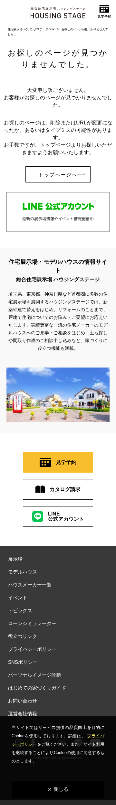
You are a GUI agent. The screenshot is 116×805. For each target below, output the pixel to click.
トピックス (20, 610)
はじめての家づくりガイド (37, 688)
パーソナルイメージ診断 (34, 675)
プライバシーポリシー (32, 649)
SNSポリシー (22, 662)
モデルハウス (22, 571)
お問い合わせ (22, 700)
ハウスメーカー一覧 (30, 584)
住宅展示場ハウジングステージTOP (31, 29)
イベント (17, 597)
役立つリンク (22, 636)
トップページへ (57, 174)
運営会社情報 (22, 713)
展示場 (15, 559)
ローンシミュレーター (32, 623)
